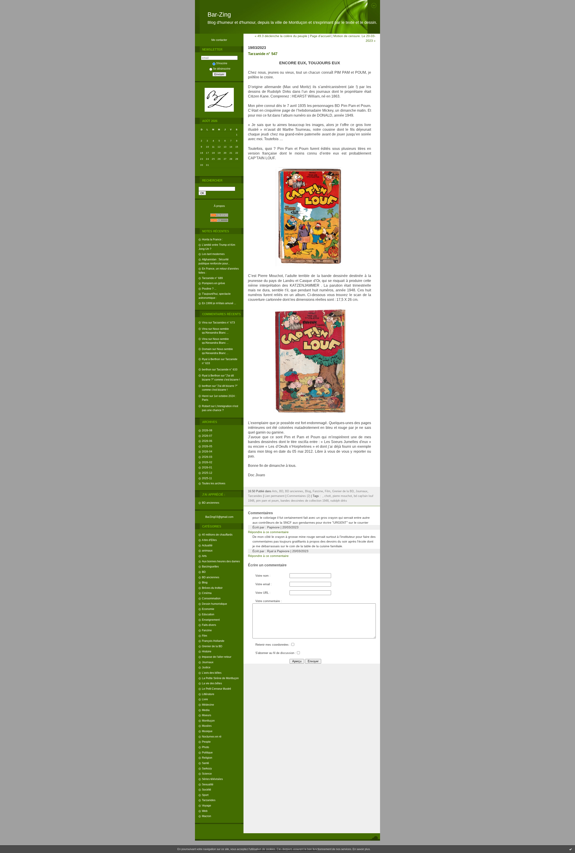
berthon (206, 369)
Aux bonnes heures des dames (221, 561)
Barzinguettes (210, 566)
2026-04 (207, 451)
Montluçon (208, 720)
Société (206, 789)
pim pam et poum (267, 500)
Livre (205, 699)
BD (204, 571)
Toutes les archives (213, 483)
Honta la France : (212, 239)
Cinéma (207, 593)
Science (207, 773)
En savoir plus (361, 849)
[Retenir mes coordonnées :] (292, 645)
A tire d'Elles (209, 539)
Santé (205, 763)
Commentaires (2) (298, 496)
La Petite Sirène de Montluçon (220, 678)
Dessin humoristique (214, 603)
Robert (206, 406)
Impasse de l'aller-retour (216, 656)
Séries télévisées (212, 779)
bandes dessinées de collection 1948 (305, 500)
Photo (205, 747)
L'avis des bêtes (211, 672)
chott (327, 496)
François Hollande (213, 640)
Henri (205, 395)
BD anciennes (210, 502)
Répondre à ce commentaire (268, 532)
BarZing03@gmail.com (219, 516)
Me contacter (219, 39)
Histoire (206, 651)
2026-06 (207, 440)
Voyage (206, 805)
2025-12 (207, 472)
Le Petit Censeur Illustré (216, 688)
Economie (208, 608)
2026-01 (207, 467)
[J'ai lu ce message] (570, 849)
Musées (207, 725)
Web (205, 810)
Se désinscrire (221, 68)
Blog (205, 582)
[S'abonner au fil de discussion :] (298, 653)
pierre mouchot (342, 496)
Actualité (207, 545)
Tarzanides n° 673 (224, 322)
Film (204, 635)
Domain (207, 349)
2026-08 (207, 430)
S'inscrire (221, 63)
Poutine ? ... (209, 288)
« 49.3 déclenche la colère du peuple (281, 36)
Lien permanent (275, 496)
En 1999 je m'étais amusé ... (219, 303)
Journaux (207, 662)
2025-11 (207, 478)
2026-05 (207, 446)
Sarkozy (207, 768)
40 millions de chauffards (217, 534)
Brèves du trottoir (212, 587)
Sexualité (207, 784)
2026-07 (207, 435)
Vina (205, 322)
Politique (207, 752)
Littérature (208, 694)
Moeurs (206, 715)
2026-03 (207, 456)
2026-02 (207, 462)
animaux (207, 550)
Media (206, 710)
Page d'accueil (320, 36)
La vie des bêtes (212, 683)
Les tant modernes (213, 254)
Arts (204, 555)
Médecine (208, 704)
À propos (219, 205)
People (206, 741)
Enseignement (211, 619)
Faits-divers (209, 624)
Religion (207, 757)
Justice (206, 667)
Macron (206, 816)
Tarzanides (208, 800)
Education (208, 614)
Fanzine (207, 630)
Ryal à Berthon (211, 359)
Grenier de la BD (212, 646)
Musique (207, 731)
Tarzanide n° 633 (227, 369)
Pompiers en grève (213, 283)
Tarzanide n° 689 (212, 278)
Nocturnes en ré (211, 736)
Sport (205, 794)
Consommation (211, 598)
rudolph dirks (338, 500)
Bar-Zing (219, 14)
